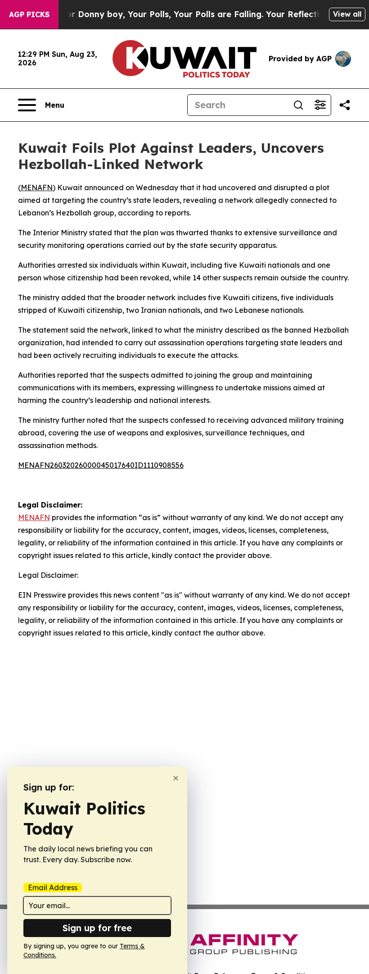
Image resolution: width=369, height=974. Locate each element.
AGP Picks (29, 14)
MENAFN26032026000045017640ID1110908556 (101, 465)
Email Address (52, 887)
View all (347, 13)
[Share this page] (344, 105)
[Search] (298, 105)
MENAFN (37, 187)
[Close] (175, 778)
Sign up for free (97, 927)
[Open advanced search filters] (320, 105)
